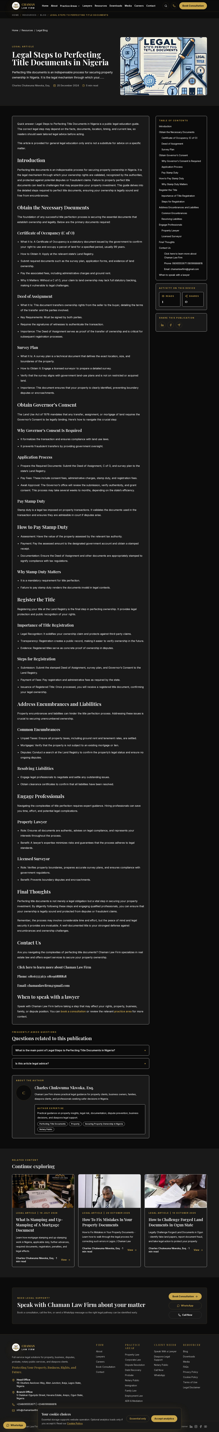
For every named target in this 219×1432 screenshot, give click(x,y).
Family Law (130, 1390)
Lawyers (87, 5)
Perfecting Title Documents (52, 1124)
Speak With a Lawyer (165, 1351)
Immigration (131, 1385)
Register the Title (168, 190)
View (64, 1259)
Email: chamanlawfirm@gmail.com (181, 269)
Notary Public (45, 1129)
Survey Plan (168, 149)
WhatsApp (187, 1305)
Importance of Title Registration (178, 195)
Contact (150, 5)
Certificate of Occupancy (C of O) (180, 138)
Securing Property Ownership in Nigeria (104, 1124)
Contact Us (165, 247)
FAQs (186, 1366)
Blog (43, 15)
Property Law (132, 1354)
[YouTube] (205, 1426)
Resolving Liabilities (172, 219)
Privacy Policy (190, 1372)
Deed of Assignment (172, 143)
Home (45, 5)
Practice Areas (68, 6)
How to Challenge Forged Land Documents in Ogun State (176, 1222)
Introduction (165, 126)
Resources (101, 5)
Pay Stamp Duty (170, 172)
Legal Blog (42, 30)
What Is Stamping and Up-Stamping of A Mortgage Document (39, 1225)
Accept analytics (164, 1418)
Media (128, 5)
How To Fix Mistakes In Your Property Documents (107, 1222)
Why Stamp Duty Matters (175, 184)
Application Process (172, 166)
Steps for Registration (173, 201)
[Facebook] (200, 1426)
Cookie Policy (75, 1423)
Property (75, 1124)
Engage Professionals (170, 224)
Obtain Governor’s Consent (173, 155)
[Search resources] (166, 6)
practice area (123, 1011)
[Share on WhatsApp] (179, 325)
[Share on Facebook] (170, 325)
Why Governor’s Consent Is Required (181, 161)
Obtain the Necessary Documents (176, 132)
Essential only (138, 1418)
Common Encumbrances (174, 213)
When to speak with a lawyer (174, 275)
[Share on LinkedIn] (162, 325)
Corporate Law (133, 1359)
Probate (129, 1375)
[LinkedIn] (191, 1426)
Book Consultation (193, 5)
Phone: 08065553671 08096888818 (183, 263)
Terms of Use (190, 1382)
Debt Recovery (133, 1370)
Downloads (116, 5)
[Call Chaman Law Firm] (174, 6)
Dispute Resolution (135, 1365)
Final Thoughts (167, 242)
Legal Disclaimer (191, 1387)
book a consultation (73, 1011)
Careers (139, 5)
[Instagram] (195, 1426)
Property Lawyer (170, 230)
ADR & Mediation (134, 1401)
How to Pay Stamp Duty (171, 178)
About (54, 5)
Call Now (187, 1314)
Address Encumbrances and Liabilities (179, 207)
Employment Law (134, 1395)
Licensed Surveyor (172, 236)
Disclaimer (183, 1426)
